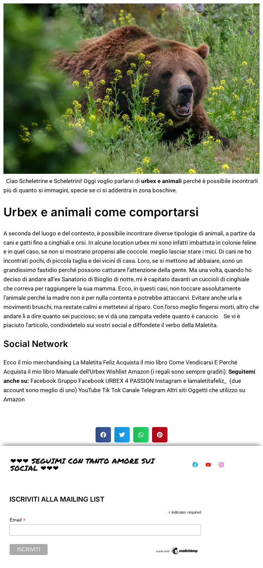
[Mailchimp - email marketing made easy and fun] (177, 553)
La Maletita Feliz (94, 362)
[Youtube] (208, 464)
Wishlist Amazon (127, 371)
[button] (103, 434)
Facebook (43, 380)
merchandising (52, 362)
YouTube (89, 390)
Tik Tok (111, 390)
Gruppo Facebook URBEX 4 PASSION (106, 380)
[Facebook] (195, 464)
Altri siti (177, 390)
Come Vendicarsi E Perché (203, 362)
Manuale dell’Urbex (80, 371)
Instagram (168, 380)
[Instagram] (221, 464)
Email (18, 520)
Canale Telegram (143, 390)
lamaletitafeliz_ (207, 380)
